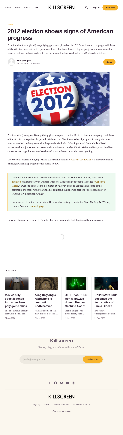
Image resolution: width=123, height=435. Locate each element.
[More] (36, 7)
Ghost (67, 411)
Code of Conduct (61, 404)
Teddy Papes (24, 60)
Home (8, 7)
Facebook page (36, 206)
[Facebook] (55, 383)
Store (17, 7)
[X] (49, 383)
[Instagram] (73, 383)
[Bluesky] (61, 383)
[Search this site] (86, 7)
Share (109, 62)
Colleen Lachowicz (81, 159)
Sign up (36, 404)
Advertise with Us (81, 404)
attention (16, 181)
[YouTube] (67, 383)
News (10, 24)
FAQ (46, 404)
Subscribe (110, 7)
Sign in (96, 7)
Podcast (27, 7)
